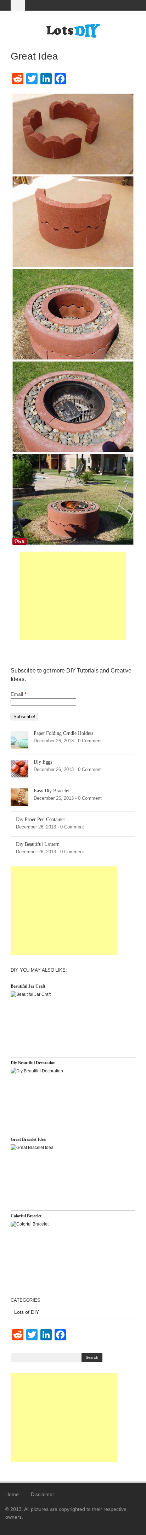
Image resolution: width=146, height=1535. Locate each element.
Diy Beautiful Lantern (38, 844)
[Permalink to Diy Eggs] (19, 768)
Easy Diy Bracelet (51, 790)
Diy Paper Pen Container (40, 819)
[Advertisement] (73, 596)
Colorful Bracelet (26, 1215)
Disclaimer (42, 1494)
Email (18, 694)
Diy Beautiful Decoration (33, 1062)
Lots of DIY (26, 1312)
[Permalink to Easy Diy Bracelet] (19, 797)
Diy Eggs (43, 762)
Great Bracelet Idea (28, 1139)
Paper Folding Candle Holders (63, 733)
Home (12, 1494)
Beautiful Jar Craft (28, 986)
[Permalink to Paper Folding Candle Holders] (19, 739)
